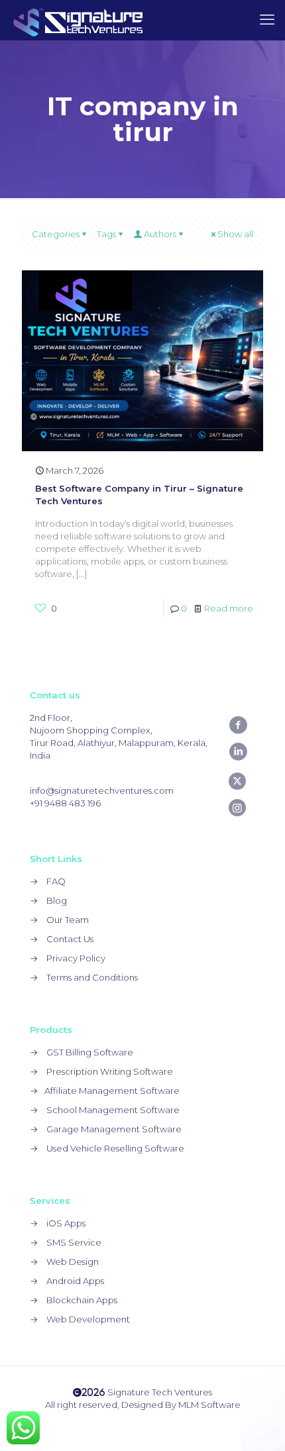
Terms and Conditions (92, 977)
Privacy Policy (75, 958)
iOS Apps (66, 1223)
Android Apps (75, 1280)
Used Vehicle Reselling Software (115, 1148)
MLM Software (209, 1404)
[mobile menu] (267, 20)
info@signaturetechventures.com (102, 790)
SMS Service (73, 1242)
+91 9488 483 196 (65, 803)
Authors (160, 234)
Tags (106, 234)
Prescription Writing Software (109, 1071)
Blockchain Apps (81, 1300)
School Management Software (113, 1109)
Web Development (88, 1319)
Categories (56, 234)
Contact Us (69, 939)
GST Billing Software (89, 1052)
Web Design (72, 1261)
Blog (56, 900)
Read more (228, 608)
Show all (235, 234)
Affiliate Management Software (112, 1090)
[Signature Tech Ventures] (78, 19)
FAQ (56, 881)
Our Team (67, 919)
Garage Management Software (114, 1129)
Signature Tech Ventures (147, 1392)
